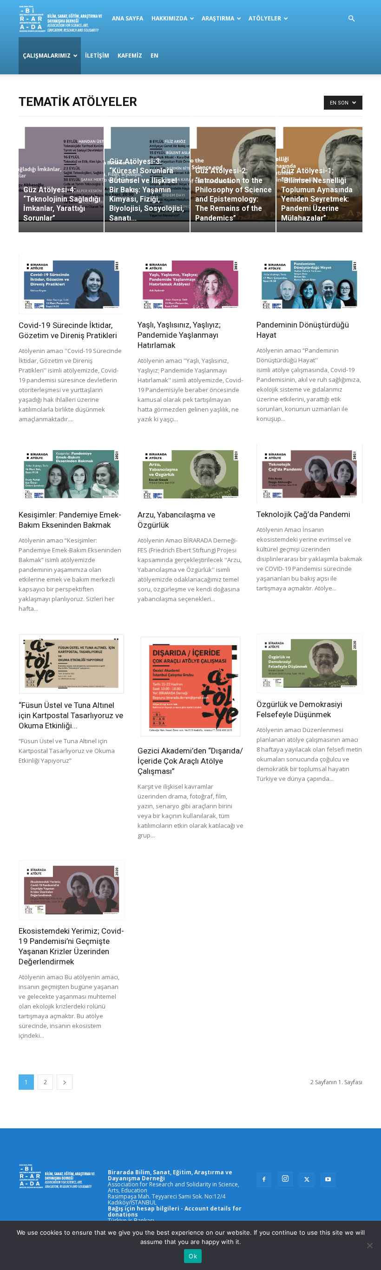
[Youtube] (328, 1179)
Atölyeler (265, 18)
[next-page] (64, 1082)
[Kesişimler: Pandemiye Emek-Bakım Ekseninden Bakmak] (72, 474)
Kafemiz (130, 55)
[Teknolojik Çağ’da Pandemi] (309, 473)
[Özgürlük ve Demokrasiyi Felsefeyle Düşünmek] (309, 663)
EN (154, 55)
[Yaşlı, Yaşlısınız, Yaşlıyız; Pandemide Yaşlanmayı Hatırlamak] (190, 284)
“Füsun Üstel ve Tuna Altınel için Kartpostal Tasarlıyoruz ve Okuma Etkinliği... (71, 715)
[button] (351, 18)
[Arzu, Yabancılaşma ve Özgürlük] (190, 474)
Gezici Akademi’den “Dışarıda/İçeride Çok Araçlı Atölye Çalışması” (190, 761)
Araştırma (218, 18)
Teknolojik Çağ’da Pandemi (303, 514)
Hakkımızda (169, 18)
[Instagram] (285, 1179)
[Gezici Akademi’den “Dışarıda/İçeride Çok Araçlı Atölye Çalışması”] (190, 687)
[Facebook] (263, 1179)
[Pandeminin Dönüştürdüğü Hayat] (309, 284)
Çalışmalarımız (47, 55)
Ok (193, 1256)
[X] (306, 1179)
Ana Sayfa (127, 18)
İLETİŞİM (97, 55)
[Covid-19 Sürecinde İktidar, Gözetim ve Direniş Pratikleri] (72, 284)
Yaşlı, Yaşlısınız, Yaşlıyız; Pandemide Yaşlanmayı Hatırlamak (179, 335)
